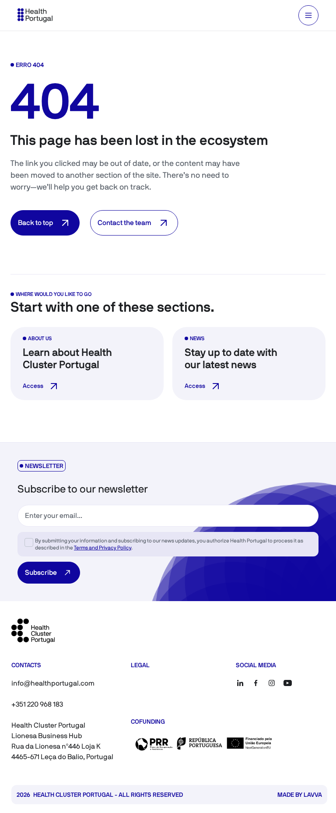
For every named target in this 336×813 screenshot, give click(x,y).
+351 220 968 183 (37, 704)
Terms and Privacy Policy (102, 548)
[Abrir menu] (308, 15)
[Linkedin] (240, 683)
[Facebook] (256, 683)
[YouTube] (287, 683)
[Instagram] (271, 683)
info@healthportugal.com (52, 683)
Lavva (313, 794)
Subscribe (41, 572)
